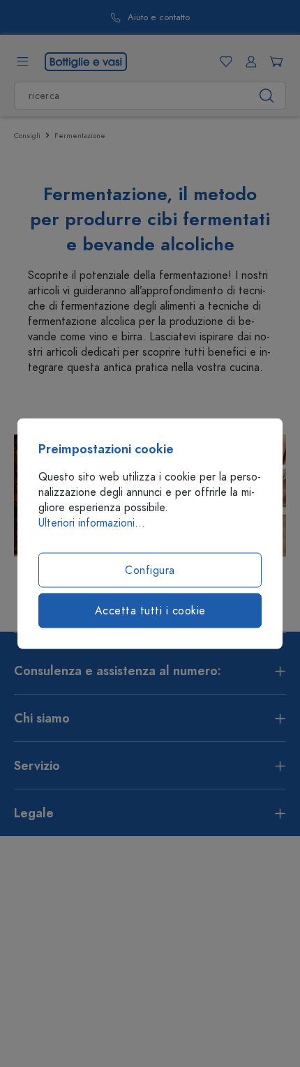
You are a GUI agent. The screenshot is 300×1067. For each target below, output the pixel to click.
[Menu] (22, 61)
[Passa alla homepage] (86, 60)
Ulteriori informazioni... (91, 523)
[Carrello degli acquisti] (273, 61)
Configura (150, 570)
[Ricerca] (267, 95)
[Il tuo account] (248, 61)
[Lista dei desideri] (223, 61)
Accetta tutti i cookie (150, 611)
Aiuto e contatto (159, 18)
